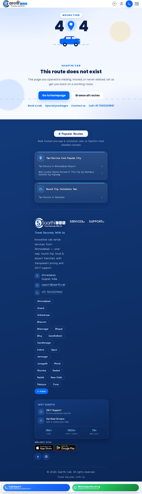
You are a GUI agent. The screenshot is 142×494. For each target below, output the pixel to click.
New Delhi (56, 377)
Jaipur (54, 349)
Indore (40, 349)
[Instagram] (46, 456)
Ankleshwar (43, 315)
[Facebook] (38, 456)
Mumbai (41, 370)
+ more (41, 391)
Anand (40, 308)
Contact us (78, 105)
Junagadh (42, 363)
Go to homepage (54, 95)
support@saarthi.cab (53, 284)
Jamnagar (42, 356)
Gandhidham (55, 335)
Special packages (56, 105)
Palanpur (42, 384)
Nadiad (56, 370)
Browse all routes (88, 95)
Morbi (57, 363)
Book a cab (35, 105)
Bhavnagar (43, 328)
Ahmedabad (43, 301)
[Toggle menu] (137, 4)
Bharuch (41, 322)
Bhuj (39, 335)
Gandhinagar (44, 342)
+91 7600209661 (52, 291)
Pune (56, 384)
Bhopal (59, 328)
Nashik (40, 377)
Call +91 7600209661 (101, 105)
